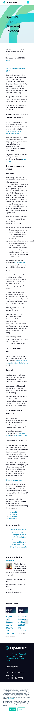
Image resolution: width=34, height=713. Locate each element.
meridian (12, 592)
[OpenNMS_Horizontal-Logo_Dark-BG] (17, 647)
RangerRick (11, 560)
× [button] (30, 686)
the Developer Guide (20, 435)
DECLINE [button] (21, 709)
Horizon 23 (13, 514)
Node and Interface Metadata (20, 542)
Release (19, 592)
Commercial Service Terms (15, 658)
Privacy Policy (10, 698)
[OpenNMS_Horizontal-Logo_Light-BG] (10, 2)
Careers (8, 660)
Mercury (8, 60)
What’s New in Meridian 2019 (19, 530)
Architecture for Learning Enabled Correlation (20, 532)
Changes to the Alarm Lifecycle (20, 535)
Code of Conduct (11, 654)
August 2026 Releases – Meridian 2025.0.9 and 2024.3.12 (10, 625)
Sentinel (15, 540)
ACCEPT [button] (12, 709)
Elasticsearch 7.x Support (20, 544)
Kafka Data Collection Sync (20, 537)
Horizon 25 (13, 519)
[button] (8, 621)
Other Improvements (18, 547)
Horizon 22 (13, 512)
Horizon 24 (13, 516)
